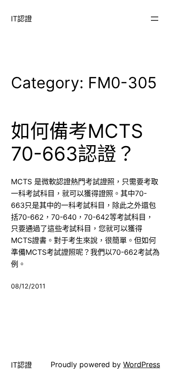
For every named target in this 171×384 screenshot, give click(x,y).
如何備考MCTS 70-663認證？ (77, 142)
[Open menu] (154, 18)
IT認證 (21, 18)
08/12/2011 (28, 286)
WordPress (141, 364)
